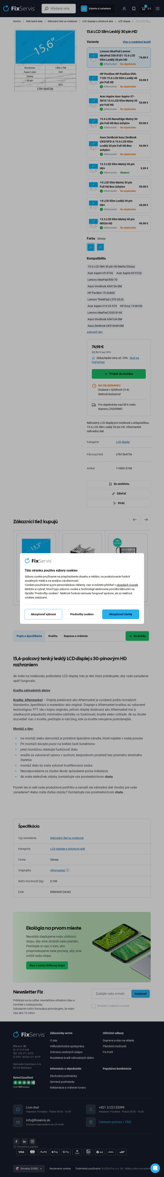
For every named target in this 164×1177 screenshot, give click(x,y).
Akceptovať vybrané (43, 614)
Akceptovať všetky (120, 614)
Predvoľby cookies (82, 614)
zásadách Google (127, 585)
